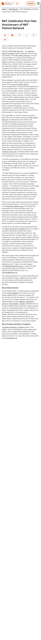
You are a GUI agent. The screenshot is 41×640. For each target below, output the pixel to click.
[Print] (5, 35)
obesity (22, 304)
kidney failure (23, 84)
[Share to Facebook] (19, 35)
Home (4, 9)
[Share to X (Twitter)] (26, 35)
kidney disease (13, 293)
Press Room (13, 9)
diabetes (22, 301)
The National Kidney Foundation (13, 327)
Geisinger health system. (15, 206)
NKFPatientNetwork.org (13, 266)
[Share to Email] (12, 35)
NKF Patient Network (22, 55)
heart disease (14, 304)
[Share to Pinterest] (34, 35)
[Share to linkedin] (5, 39)
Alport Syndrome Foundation (15, 229)
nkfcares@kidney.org (9, 272)
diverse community (10, 152)
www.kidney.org (11, 338)
